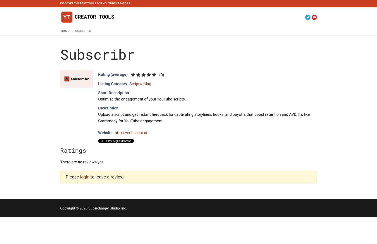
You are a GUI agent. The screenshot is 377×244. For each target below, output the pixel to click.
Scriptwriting (140, 83)
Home (65, 31)
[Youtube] (314, 17)
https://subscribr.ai (131, 132)
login (84, 177)
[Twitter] (307, 17)
